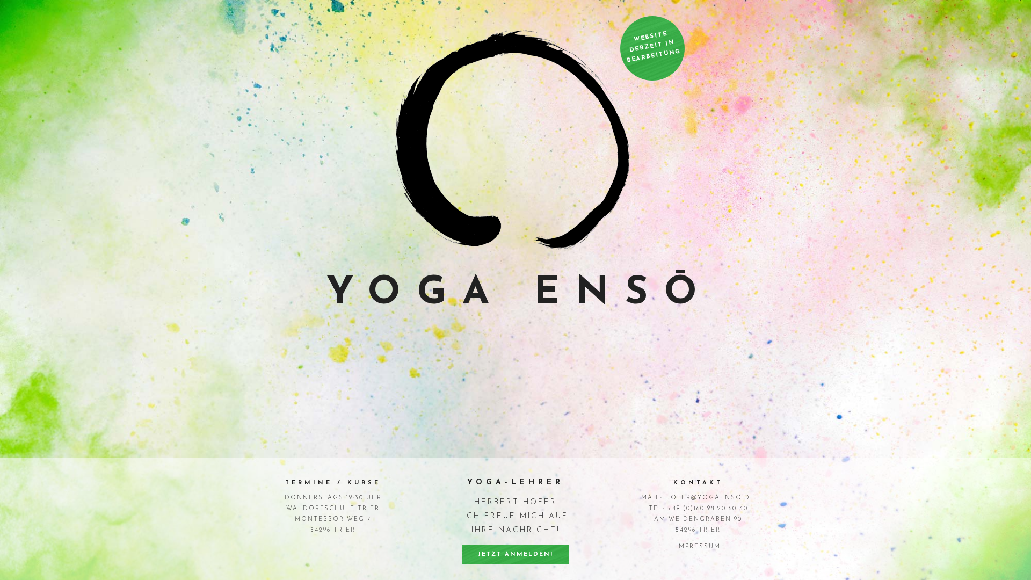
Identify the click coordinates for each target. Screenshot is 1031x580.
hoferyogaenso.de (710, 498)
